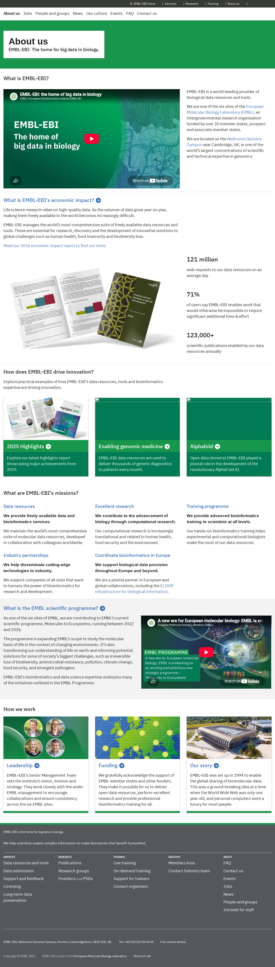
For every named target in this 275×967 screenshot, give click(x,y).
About (227, 857)
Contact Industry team (189, 871)
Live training (124, 863)
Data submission (18, 871)
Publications (69, 863)
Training (213, 3)
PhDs (88, 879)
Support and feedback (23, 879)
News (78, 14)
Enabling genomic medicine (131, 446)
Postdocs (67, 879)
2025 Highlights (25, 446)
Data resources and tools (26, 863)
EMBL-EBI (261, 3)
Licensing (12, 887)
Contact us (147, 14)
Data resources (19, 506)
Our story (201, 765)
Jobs (27, 14)
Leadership (20, 765)
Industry (174, 857)
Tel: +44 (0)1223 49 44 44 (136, 942)
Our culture (96, 14)
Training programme (208, 506)
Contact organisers (130, 887)
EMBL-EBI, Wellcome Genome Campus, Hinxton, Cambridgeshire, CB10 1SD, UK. (57, 942)
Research (192, 3)
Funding (108, 765)
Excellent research (114, 506)
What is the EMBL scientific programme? (50, 608)
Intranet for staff (238, 910)
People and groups (52, 14)
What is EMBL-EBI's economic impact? (48, 200)
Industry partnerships (25, 555)
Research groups (73, 871)
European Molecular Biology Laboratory (100, 956)
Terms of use (142, 956)
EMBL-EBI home (144, 3)
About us (233, 3)
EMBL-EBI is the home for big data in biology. (33, 832)
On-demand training (131, 871)
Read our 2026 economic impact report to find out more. (55, 246)
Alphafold (201, 446)
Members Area (181, 863)
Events (116, 14)
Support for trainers (131, 879)
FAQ (130, 14)
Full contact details (173, 942)
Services (170, 3)
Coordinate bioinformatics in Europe (132, 555)
